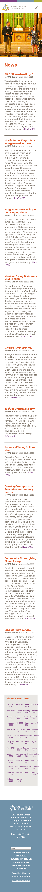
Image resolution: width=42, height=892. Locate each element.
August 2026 (11, 705)
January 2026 (34, 712)
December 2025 (11, 718)
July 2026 (19, 704)
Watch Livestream (21, 880)
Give (13, 834)
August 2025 (11, 724)
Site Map (21, 837)
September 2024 (34, 736)
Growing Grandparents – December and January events (19, 489)
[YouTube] (12, 842)
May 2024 (34, 742)
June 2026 (27, 705)
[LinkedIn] (26, 842)
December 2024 (11, 736)
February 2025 (26, 730)
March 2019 (19, 780)
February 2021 (34, 774)
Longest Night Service (17, 630)
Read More (29, 129)
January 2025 (34, 730)
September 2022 (34, 767)
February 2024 (26, 749)
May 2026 (34, 704)
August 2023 (11, 761)
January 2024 (34, 749)
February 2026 (26, 712)
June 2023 (27, 761)
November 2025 (19, 718)
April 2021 (26, 774)
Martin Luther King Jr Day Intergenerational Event (19, 142)
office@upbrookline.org (21, 820)
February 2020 (11, 780)
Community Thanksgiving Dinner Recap (20, 560)
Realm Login (24, 834)
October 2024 (26, 736)
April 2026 (11, 711)
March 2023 (11, 767)
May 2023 (34, 760)
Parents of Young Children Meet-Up (20, 449)
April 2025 (11, 729)
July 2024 (19, 742)
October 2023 (26, 755)
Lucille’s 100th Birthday (18, 347)
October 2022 (26, 767)
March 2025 (19, 730)
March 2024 (19, 749)
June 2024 (27, 743)
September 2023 (34, 755)
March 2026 (19, 712)
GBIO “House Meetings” (18, 74)
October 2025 (26, 718)
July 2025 (19, 723)
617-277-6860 (21, 823)
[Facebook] (19, 842)
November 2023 (19, 755)
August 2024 (11, 743)
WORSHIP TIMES (21, 859)
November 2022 (19, 767)
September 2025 (34, 718)
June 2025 (27, 724)
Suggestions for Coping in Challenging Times (20, 211)
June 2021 (19, 773)
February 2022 (11, 774)
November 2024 (19, 736)
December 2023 (11, 755)
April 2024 (11, 748)
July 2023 (19, 760)
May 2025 (34, 723)
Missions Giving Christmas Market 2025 (20, 278)
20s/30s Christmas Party (19, 408)
